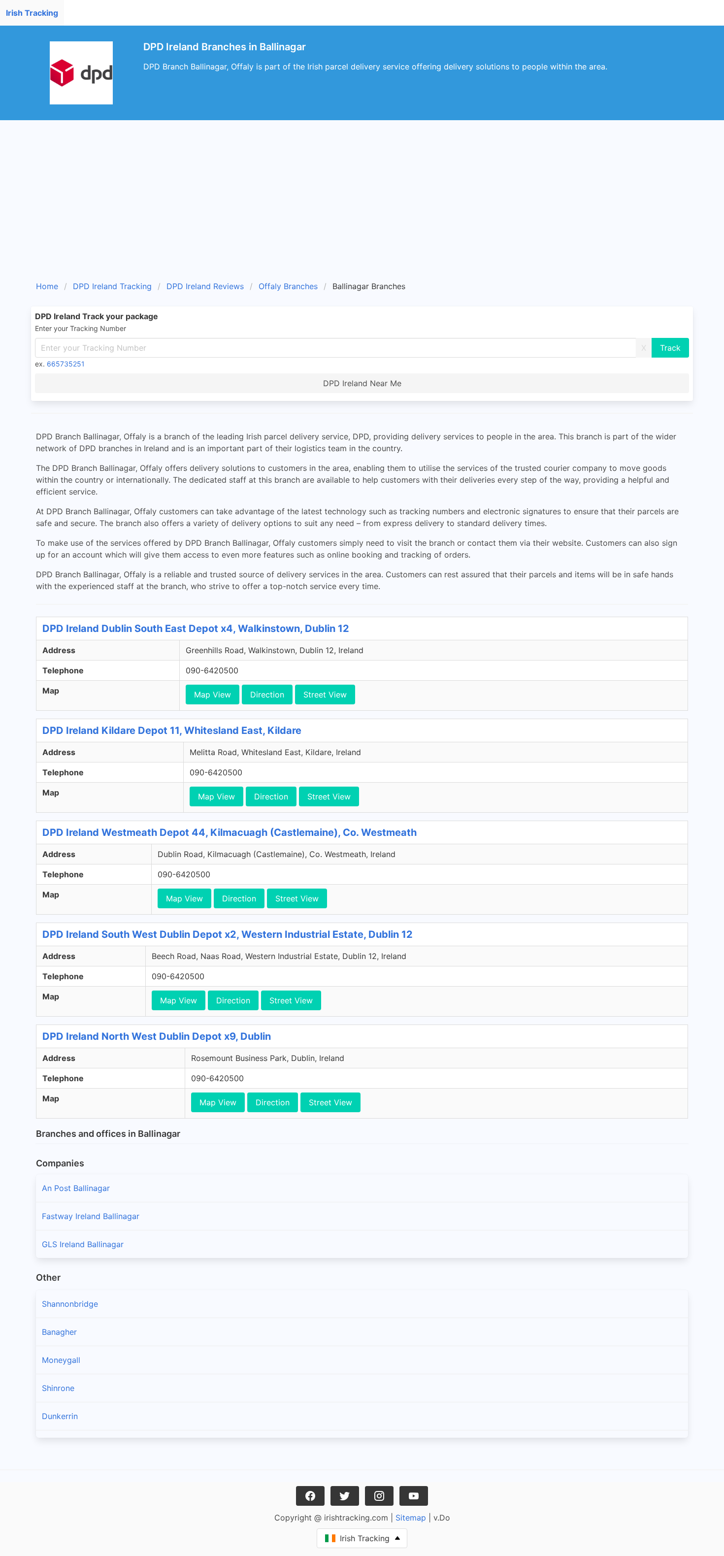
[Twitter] (344, 1496)
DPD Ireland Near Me (362, 383)
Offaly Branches (288, 286)
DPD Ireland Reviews (205, 286)
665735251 (66, 364)
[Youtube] (413, 1496)
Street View (325, 694)
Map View (212, 694)
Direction (267, 694)
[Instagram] (379, 1496)
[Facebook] (310, 1496)
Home (47, 286)
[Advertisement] (362, 204)
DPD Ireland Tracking (112, 286)
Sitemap (410, 1518)
